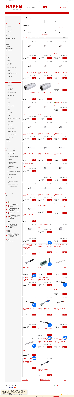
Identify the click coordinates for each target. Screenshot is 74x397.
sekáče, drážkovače (11, 95)
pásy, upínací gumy (11, 128)
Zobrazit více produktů (44, 34)
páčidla (9, 96)
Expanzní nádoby (11, 177)
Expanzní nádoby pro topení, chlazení (13, 179)
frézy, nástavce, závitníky (12, 92)
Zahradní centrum (9, 143)
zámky (9, 115)
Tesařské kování (10, 64)
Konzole (9, 58)
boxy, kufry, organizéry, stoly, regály (14, 118)
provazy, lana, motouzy (12, 134)
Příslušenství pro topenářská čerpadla (13, 168)
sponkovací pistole (11, 119)
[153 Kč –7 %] (29, 277)
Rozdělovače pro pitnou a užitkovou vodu (12, 163)
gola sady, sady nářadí (11, 88)
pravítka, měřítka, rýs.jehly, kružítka (14, 69)
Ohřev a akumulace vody (10, 148)
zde (53, 396)
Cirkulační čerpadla (11, 170)
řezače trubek (10, 76)
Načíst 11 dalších (45, 379)
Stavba (7, 139)
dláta (8, 98)
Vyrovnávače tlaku (11, 166)
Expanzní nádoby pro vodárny (13, 181)
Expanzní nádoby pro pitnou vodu (14, 182)
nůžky (9, 77)
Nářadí (7, 52)
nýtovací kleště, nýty (11, 121)
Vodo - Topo (8, 141)
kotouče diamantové (11, 105)
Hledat (45, 7)
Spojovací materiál (9, 193)
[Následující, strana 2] (65, 380)
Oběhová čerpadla (11, 153)
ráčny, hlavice (10, 82)
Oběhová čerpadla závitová (13, 155)
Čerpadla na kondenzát (12, 174)
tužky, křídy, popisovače (12, 67)
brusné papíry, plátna (11, 108)
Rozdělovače (10, 159)
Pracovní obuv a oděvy (10, 191)
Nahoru (25, 379)
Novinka (10, 29)
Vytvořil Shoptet (65, 394)
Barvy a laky (8, 195)
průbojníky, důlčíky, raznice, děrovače (12, 100)
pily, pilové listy (10, 124)
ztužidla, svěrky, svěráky (12, 116)
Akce (9, 28)
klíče (8, 80)
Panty (8, 57)
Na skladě (10, 26)
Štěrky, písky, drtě (9, 48)
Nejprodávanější (37, 37)
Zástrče (9, 60)
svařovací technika (11, 137)
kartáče (9, 109)
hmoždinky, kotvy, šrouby (12, 131)
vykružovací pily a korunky (12, 127)
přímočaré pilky (10, 122)
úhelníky (9, 70)
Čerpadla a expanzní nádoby (11, 150)
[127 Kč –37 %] (45, 244)
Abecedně (44, 37)
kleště (9, 79)
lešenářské (10, 86)
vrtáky (9, 103)
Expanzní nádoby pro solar (12, 186)
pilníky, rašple (10, 112)
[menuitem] (7, 13)
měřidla (9, 66)
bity (8, 91)
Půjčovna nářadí (9, 50)
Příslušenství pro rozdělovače (13, 164)
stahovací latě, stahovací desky (13, 73)
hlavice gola (10, 85)
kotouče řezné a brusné (12, 106)
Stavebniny (8, 46)
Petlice (9, 61)
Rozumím (56, 396)
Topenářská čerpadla (11, 152)
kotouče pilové (10, 125)
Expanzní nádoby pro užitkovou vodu (13, 185)
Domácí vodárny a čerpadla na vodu (14, 171)
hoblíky (9, 102)
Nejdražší (30, 37)
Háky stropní (10, 63)
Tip (9, 31)
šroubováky (10, 89)
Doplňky (7, 44)
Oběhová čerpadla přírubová (13, 156)
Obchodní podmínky (36, 1)
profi (8, 83)
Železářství (8, 55)
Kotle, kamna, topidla (10, 146)
